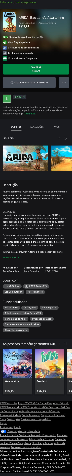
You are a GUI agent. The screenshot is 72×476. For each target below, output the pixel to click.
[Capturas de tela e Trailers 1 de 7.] (25, 158)
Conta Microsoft (31, 415)
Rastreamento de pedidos (36, 419)
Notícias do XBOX (17, 407)
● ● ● (64, 82)
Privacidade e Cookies (41, 439)
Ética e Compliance (20, 443)
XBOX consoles (8, 403)
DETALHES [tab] (16, 126)
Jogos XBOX (25, 403)
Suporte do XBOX (38, 407)
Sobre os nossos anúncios (26, 447)
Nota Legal (38, 443)
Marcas (49, 443)
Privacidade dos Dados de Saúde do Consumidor (28, 435)
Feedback (54, 407)
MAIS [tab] (56, 126)
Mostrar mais (9, 257)
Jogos (3, 423)
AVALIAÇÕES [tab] (37, 126)
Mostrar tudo (47, 343)
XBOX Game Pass (42, 403)
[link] (17, 371)
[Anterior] (59, 138)
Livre (18, 97)
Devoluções (13, 419)
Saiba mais (29, 113)
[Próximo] (66, 138)
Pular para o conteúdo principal (18, 2)
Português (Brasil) (10, 427)
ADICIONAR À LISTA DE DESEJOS (31, 82)
